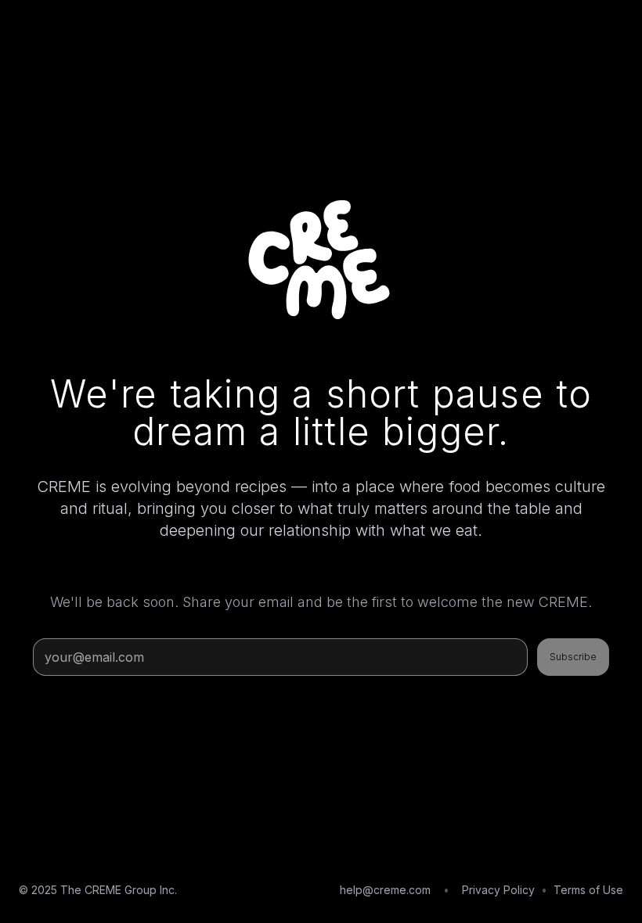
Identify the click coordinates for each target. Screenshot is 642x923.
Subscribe (573, 657)
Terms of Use (588, 889)
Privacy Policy (498, 889)
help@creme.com (385, 889)
